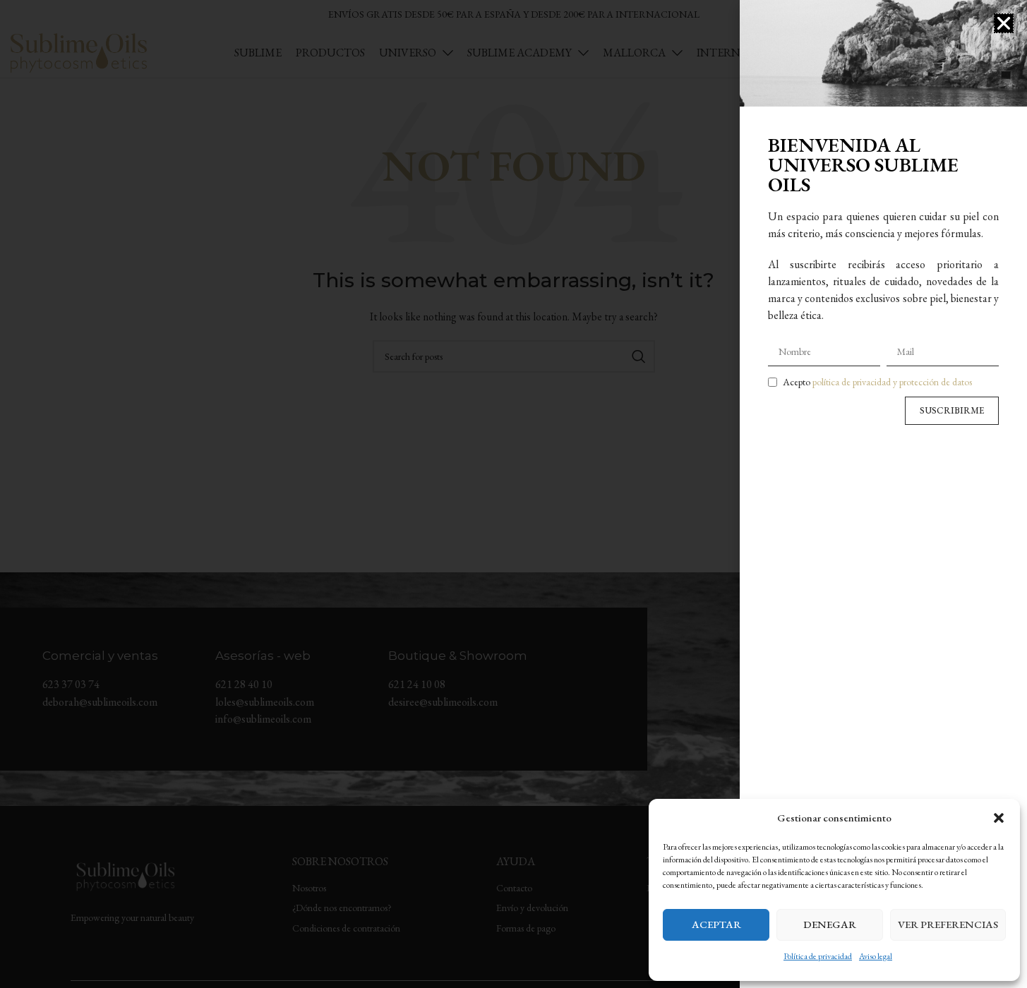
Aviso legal (875, 956)
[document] (513, 494)
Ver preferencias (948, 924)
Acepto (877, 381)
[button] (999, 818)
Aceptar (716, 924)
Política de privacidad (817, 956)
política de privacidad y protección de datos (892, 381)
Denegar (829, 924)
